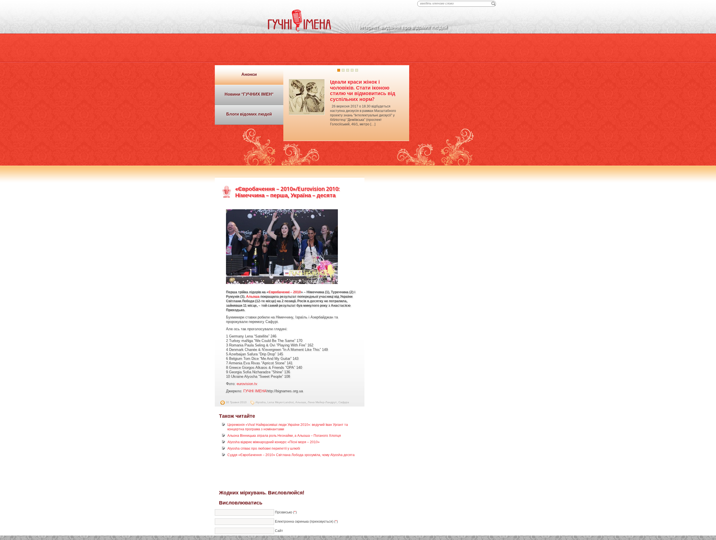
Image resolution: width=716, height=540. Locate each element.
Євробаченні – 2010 (284, 292)
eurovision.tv (247, 384)
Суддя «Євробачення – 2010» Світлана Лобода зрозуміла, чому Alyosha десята (291, 455)
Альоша (253, 297)
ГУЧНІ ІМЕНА (255, 391)
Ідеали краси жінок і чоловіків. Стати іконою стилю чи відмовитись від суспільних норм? (362, 90)
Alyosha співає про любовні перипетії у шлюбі (263, 448)
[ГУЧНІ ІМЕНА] (299, 30)
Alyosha (260, 402)
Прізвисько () (286, 512)
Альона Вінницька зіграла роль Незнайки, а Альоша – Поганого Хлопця (284, 436)
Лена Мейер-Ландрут (322, 402)
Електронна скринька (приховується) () (306, 521)
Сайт (279, 530)
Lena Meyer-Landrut (280, 402)
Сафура (343, 402)
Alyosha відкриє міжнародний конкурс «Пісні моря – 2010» (273, 442)
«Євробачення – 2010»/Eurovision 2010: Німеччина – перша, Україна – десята (287, 192)
